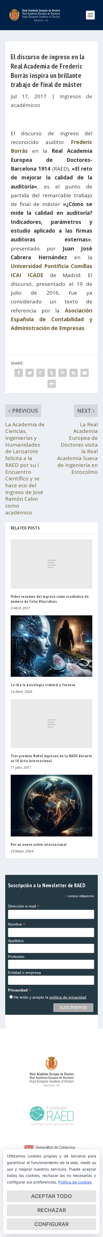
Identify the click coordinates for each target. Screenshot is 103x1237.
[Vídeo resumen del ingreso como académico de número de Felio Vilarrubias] (52, 563)
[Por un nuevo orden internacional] (52, 805)
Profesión (16, 956)
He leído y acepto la (50, 997)
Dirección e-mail (23, 906)
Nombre (16, 924)
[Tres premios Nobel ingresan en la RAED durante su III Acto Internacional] (52, 723)
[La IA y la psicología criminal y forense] (52, 646)
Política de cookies (75, 1182)
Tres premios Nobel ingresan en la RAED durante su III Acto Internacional (51, 758)
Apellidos (16, 941)
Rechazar (51, 1210)
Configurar (51, 1224)
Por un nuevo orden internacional (39, 844)
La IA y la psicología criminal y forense (43, 684)
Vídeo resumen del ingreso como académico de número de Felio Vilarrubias (50, 599)
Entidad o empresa (24, 972)
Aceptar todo (51, 1196)
